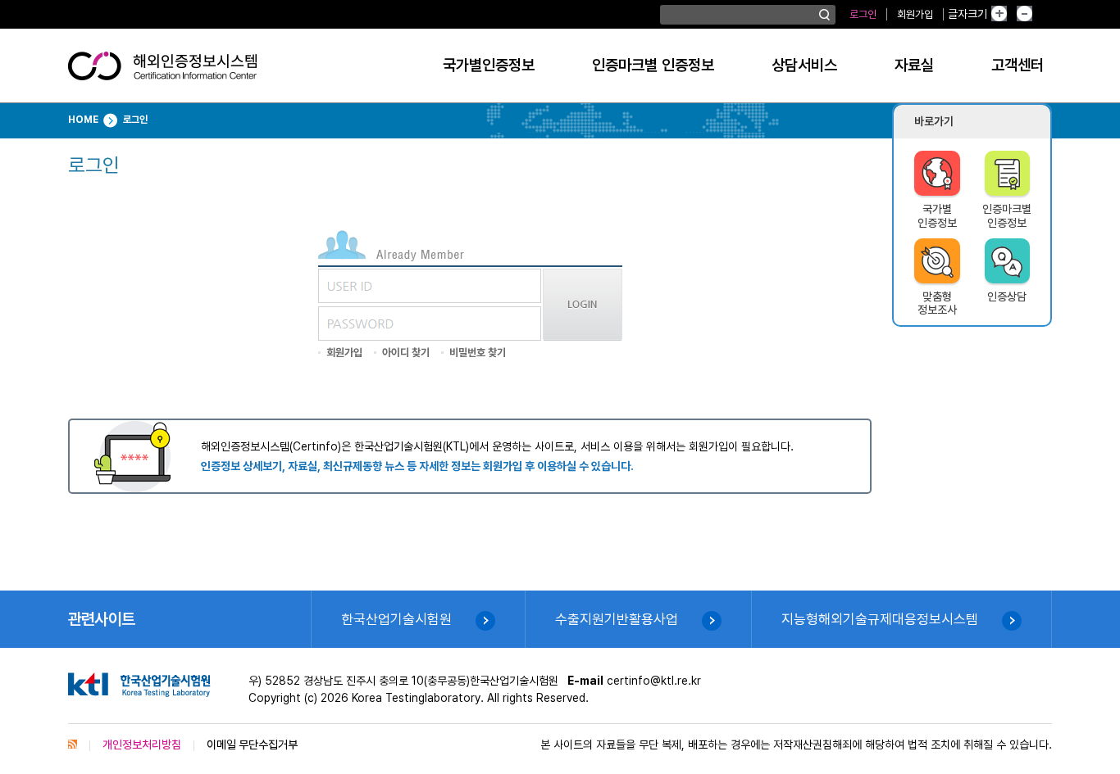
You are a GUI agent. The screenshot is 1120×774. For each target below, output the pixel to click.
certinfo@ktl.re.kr (654, 680)
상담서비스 (804, 65)
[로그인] (582, 336)
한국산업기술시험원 (396, 619)
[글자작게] (1042, 14)
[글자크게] (1012, 14)
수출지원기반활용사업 (616, 619)
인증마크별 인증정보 (653, 65)
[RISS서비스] (72, 744)
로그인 (862, 14)
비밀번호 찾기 (477, 352)
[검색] (824, 14)
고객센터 (1017, 65)
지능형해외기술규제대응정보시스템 (879, 619)
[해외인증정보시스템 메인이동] (162, 72)
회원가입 (915, 14)
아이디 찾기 (406, 352)
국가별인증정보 (489, 65)
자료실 (914, 65)
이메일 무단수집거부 (252, 744)
